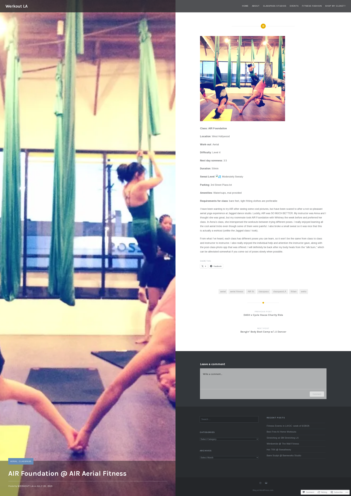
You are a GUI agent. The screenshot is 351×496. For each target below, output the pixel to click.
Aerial (14, 461)
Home (245, 6)
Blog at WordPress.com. (263, 490)
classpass (263, 291)
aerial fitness (236, 291)
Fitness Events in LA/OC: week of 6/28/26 (288, 426)
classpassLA (279, 291)
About (256, 6)
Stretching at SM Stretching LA (283, 438)
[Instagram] (260, 483)
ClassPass (25, 461)
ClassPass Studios (274, 6)
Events (294, 6)
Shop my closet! (335, 6)
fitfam (294, 291)
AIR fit (251, 291)
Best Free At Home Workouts (281, 431)
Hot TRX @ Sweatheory (279, 449)
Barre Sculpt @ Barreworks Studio (284, 455)
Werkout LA (16, 6)
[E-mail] (266, 483)
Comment (317, 394)
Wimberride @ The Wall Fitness (283, 443)
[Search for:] (229, 419)
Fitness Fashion (312, 6)
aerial (223, 291)
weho (303, 291)
